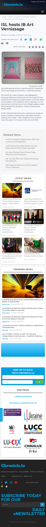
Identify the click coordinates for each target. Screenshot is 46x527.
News (10, 17)
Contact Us (16, 476)
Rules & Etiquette (9, 472)
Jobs (3, 476)
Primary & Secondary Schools (25, 17)
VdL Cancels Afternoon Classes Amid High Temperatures (22, 160)
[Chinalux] (33, 446)
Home (4, 17)
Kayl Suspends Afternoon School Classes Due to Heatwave (21, 166)
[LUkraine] (33, 415)
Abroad (5, 330)
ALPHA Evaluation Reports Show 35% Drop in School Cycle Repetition (22, 140)
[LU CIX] (12, 443)
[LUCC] (33, 429)
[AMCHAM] (12, 429)
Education (6, 313)
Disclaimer (24, 472)
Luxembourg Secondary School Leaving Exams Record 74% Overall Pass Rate (21, 147)
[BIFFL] (12, 412)
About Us (28, 476)
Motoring (5, 304)
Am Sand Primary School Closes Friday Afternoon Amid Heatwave (21, 153)
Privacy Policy (37, 472)
